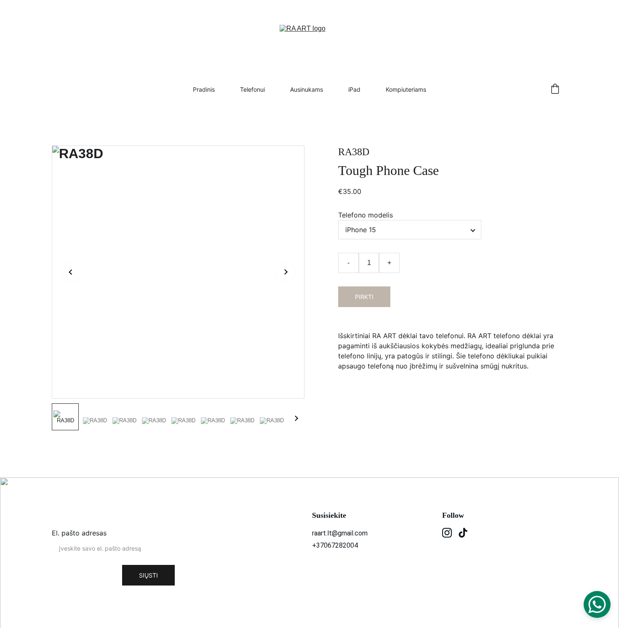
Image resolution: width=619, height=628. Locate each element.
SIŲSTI (148, 575)
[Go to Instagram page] (447, 533)
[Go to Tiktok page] (463, 533)
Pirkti (364, 296)
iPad (354, 89)
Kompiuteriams (406, 89)
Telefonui (252, 89)
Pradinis (204, 89)
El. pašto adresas (79, 533)
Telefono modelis (365, 215)
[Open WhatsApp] (597, 604)
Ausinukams (306, 89)
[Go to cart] (555, 89)
